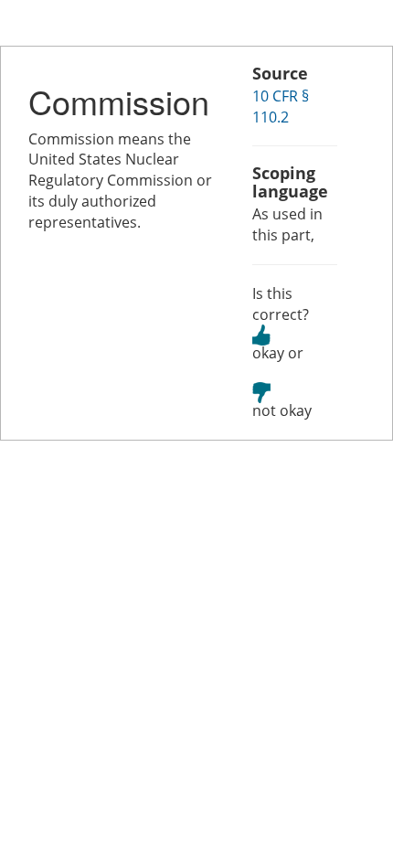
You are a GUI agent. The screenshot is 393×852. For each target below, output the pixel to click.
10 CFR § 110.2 (280, 106)
